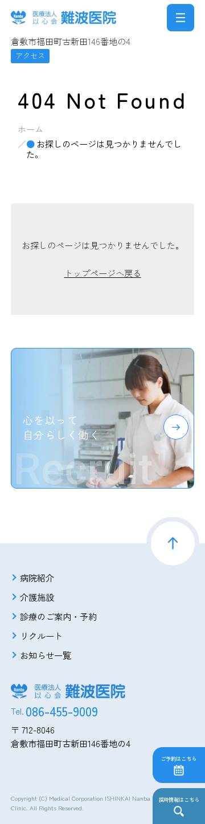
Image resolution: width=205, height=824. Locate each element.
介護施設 (37, 597)
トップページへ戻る (102, 273)
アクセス (30, 55)
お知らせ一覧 (45, 655)
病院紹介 (37, 577)
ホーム (30, 129)
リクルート (41, 635)
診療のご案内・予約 (58, 616)
